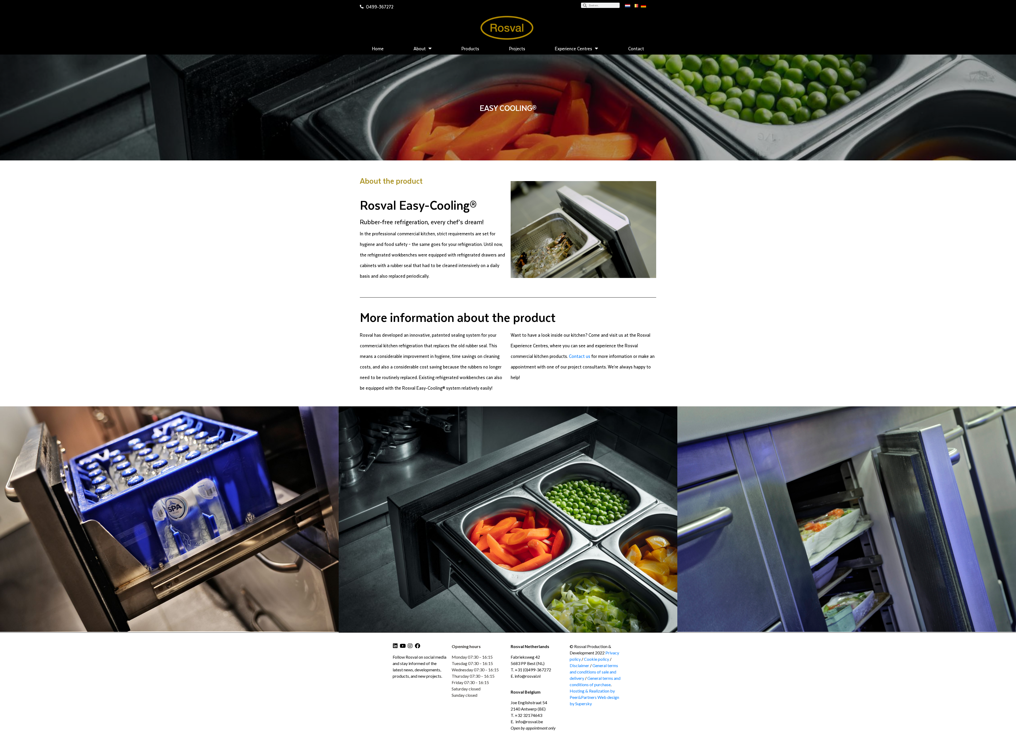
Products (470, 48)
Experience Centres (573, 48)
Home (378, 48)
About (420, 48)
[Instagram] (410, 646)
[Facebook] (417, 646)
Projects (517, 48)
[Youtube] (402, 646)
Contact (636, 48)
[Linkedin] (395, 646)
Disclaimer (579, 665)
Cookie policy (597, 659)
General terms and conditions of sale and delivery (594, 672)
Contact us (579, 356)
